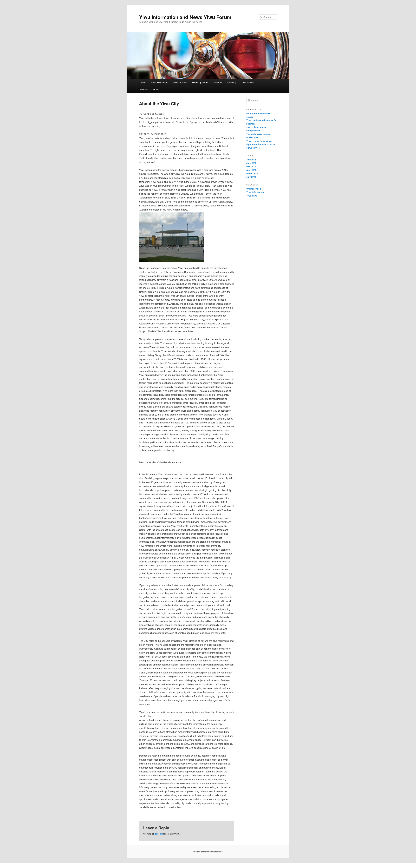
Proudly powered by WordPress (208, 851)
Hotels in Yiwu (180, 82)
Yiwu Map (231, 82)
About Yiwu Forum (159, 82)
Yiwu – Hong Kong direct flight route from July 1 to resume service (260, 144)
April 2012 (251, 169)
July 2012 (251, 159)
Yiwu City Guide (200, 82)
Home (142, 82)
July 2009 (251, 176)
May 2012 (251, 166)
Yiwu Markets (247, 82)
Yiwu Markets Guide (149, 89)
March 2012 (252, 173)
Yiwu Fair (217, 82)
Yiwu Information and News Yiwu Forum (185, 16)
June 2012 (251, 163)
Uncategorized (253, 188)
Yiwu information (255, 192)
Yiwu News (251, 195)
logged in (159, 833)
